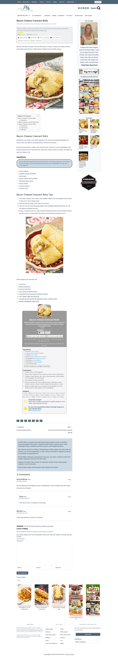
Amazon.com (39, 630)
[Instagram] (83, 8)
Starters (47, 15)
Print (42, 332)
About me (48, 631)
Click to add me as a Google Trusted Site (30, 40)
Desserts (61, 15)
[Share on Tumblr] (33, 421)
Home (19, 2)
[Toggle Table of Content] (37, 116)
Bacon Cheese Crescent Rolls (27, 118)
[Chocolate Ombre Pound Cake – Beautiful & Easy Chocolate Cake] (59, 594)
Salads (62, 643)
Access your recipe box (51, 643)
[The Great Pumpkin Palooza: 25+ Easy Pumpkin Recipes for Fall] (76, 599)
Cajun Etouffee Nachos (24, 428)
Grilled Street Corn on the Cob (94, 147)
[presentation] (83, 124)
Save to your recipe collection (36, 336)
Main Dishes (79, 15)
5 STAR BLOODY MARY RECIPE (83, 147)
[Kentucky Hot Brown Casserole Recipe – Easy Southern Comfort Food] (41, 594)
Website (58, 567)
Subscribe (98, 2)
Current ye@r (21, 577)
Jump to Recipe (23, 37)
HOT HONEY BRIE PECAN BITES (29, 296)
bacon (21, 178)
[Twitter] (81, 8)
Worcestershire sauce (26, 181)
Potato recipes (63, 631)
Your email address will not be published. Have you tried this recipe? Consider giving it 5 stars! (44, 535)
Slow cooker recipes (65, 634)
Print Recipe (33, 37)
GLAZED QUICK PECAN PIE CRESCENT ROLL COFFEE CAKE (38, 299)
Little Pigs (22, 284)
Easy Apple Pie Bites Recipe (28, 291)
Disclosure (30, 624)
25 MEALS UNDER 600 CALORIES (93, 131)
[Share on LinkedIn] (41, 421)
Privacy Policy (69, 654)
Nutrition (23, 129)
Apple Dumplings (24, 286)
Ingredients (24, 120)
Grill (61, 640)
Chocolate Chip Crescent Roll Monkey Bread (33, 294)
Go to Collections (56, 37)
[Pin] (44, 110)
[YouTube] (88, 8)
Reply (69, 479)
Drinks (54, 15)
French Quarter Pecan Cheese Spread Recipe (60, 429)
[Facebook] (79, 8)
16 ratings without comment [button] (44, 526)
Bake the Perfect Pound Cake (83, 131)
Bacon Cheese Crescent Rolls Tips (29, 122)
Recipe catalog (49, 629)
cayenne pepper (24, 186)
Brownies (62, 637)
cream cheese (23, 171)
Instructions (24, 127)
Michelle (20, 511)
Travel (47, 640)
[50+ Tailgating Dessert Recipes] (93, 599)
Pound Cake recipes (51, 634)
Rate (48, 332)
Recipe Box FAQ (35, 410)
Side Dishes (88, 15)
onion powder (23, 183)
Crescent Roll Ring (25, 289)
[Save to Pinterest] (18, 421)
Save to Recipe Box (44, 37)
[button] (18, 32)
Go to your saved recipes (55, 336)
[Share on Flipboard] (37, 421)
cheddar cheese (24, 173)
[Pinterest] (85, 8)
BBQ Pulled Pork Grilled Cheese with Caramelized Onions (82, 164)
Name (19, 567)
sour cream (22, 176)
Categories (78, 639)
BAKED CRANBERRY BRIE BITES (29, 301)
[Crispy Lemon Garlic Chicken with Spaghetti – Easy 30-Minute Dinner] (24, 594)
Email (38, 567)
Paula (46, 327)
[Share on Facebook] (21, 421)
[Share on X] (25, 421)
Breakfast (48, 637)
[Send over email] (29, 421)
